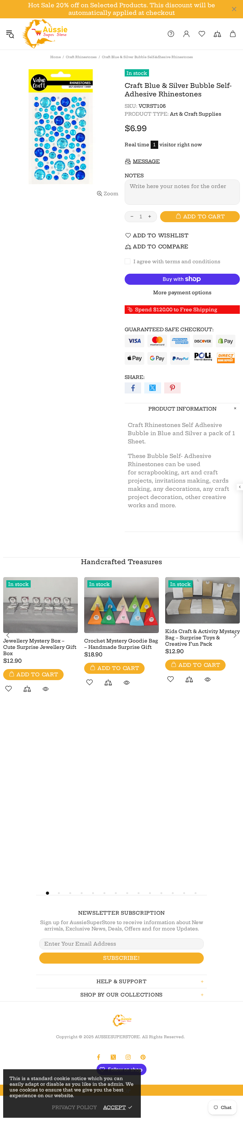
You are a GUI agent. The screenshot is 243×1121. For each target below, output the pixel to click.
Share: (135, 377)
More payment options (182, 292)
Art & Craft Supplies (195, 114)
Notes (134, 176)
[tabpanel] (40, 642)
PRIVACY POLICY (74, 1107)
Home (55, 57)
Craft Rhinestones (81, 57)
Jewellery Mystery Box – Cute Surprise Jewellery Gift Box (39, 647)
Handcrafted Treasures (121, 562)
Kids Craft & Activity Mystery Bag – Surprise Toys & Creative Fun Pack (202, 637)
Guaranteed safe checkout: (169, 329)
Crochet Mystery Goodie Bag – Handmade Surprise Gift (121, 644)
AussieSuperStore (44, 34)
